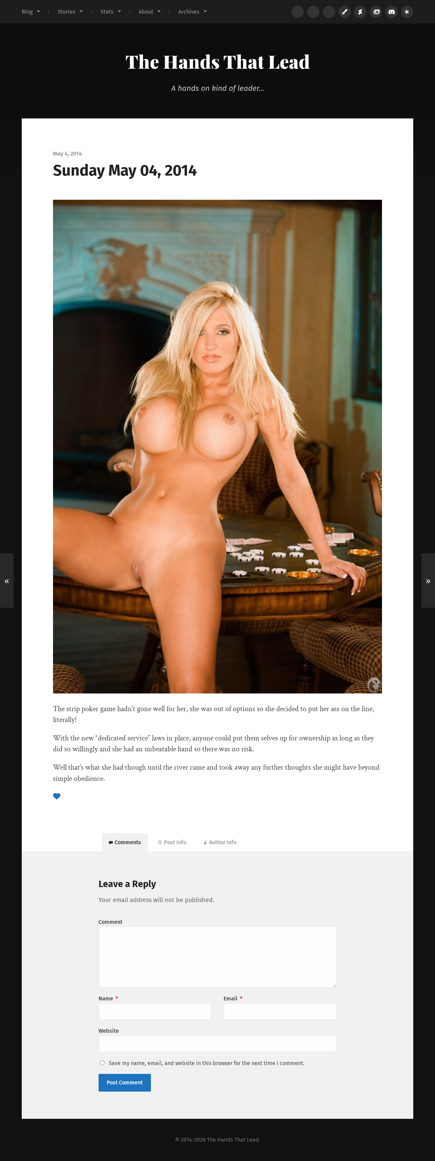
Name (108, 998)
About (146, 12)
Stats (107, 12)
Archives (188, 12)
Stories (66, 12)
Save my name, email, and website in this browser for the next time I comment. (206, 1063)
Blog (27, 12)
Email (233, 998)
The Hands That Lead (217, 61)
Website (109, 1031)
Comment (110, 922)
